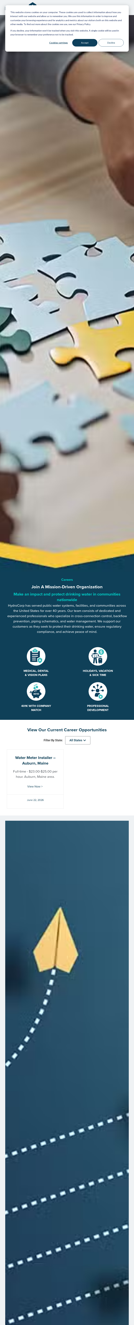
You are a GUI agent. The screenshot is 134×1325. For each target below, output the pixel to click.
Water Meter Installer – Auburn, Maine (35, 760)
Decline (111, 42)
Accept (85, 42)
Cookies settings (58, 42)
